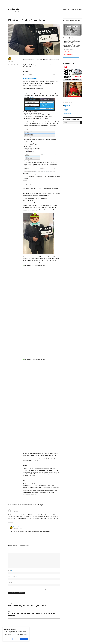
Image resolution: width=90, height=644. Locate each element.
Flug (66, 108)
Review (31, 97)
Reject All (16, 638)
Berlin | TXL (10, 64)
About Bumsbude (67, 113)
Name (10, 570)
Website (10, 582)
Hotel (66, 106)
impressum (66, 9)
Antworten (11, 521)
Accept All (24, 638)
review (14, 64)
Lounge (66, 109)
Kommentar (11, 552)
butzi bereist (13, 9)
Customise (8, 638)
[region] (15, 634)
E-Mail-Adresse (12, 576)
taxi (17, 64)
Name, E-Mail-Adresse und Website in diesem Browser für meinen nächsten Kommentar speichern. (29, 589)
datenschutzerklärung (76, 9)
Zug (66, 110)
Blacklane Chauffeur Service (30, 78)
